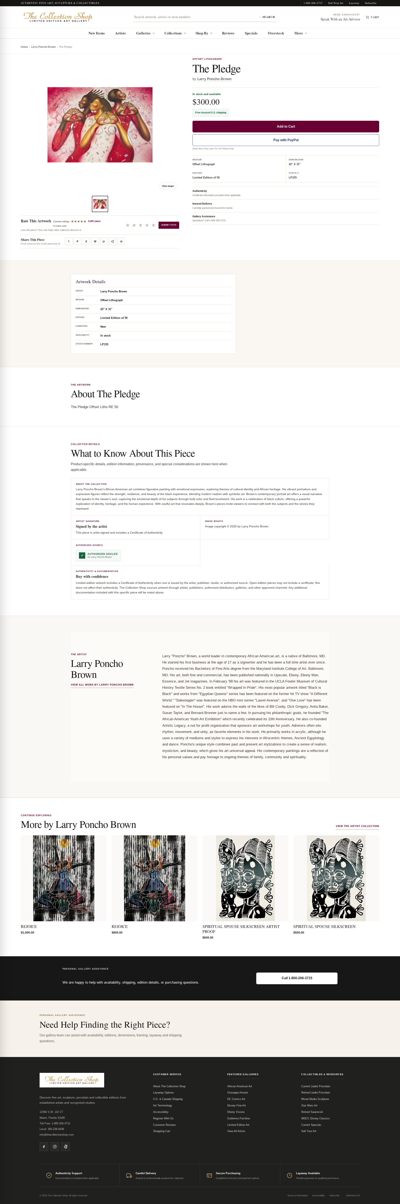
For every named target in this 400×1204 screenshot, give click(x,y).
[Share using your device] (112, 241)
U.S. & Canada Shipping (167, 1099)
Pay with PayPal (286, 140)
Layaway (354, 3)
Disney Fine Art (236, 1105)
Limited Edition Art (238, 1124)
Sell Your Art (335, 3)
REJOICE (29, 926)
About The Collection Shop (169, 1086)
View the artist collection (357, 826)
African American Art (239, 1086)
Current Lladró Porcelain (315, 1086)
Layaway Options (163, 1092)
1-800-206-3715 (313, 3)
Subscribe (370, 3)
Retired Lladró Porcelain (315, 1092)
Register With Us (163, 1118)
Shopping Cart (161, 1131)
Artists (120, 33)
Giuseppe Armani (237, 1092)
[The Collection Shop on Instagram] (54, 1146)
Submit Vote (168, 225)
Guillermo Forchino (238, 1118)
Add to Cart (286, 126)
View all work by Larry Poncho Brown (102, 684)
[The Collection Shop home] (58, 17)
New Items (97, 33)
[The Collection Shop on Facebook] (44, 1146)
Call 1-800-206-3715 (297, 978)
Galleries (143, 33)
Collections (173, 33)
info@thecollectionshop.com (57, 1134)
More (298, 33)
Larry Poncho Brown (43, 46)
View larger (168, 186)
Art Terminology (162, 1105)
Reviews (228, 33)
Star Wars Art (309, 1105)
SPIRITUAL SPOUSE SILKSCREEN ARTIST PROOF (241, 929)
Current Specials (311, 1124)
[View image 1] (100, 204)
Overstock (276, 33)
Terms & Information (297, 1195)
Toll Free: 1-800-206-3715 (55, 1123)
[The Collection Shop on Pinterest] (65, 1146)
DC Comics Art (236, 1099)
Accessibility (161, 1112)
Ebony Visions (236, 1112)
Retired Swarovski (312, 1112)
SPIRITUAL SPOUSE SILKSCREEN (324, 926)
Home (24, 46)
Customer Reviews (164, 1124)
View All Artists (236, 1131)
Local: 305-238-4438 (52, 1129)
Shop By (202, 33)
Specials (251, 33)
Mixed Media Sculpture (315, 1099)
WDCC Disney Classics (315, 1118)
